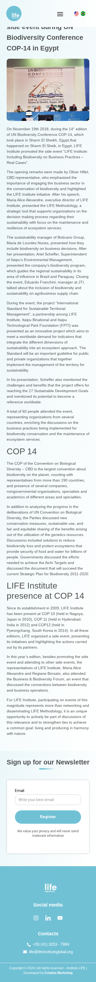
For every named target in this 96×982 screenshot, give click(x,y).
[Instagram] (36, 918)
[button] (60, 14)
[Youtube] (60, 918)
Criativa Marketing (59, 973)
